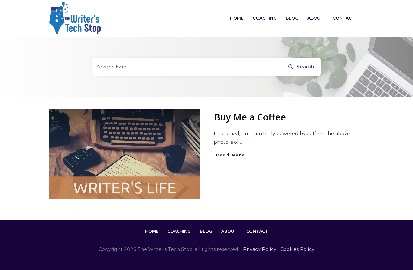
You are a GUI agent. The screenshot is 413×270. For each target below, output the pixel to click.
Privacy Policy (259, 249)
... (241, 142)
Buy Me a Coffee (250, 117)
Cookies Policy (297, 249)
